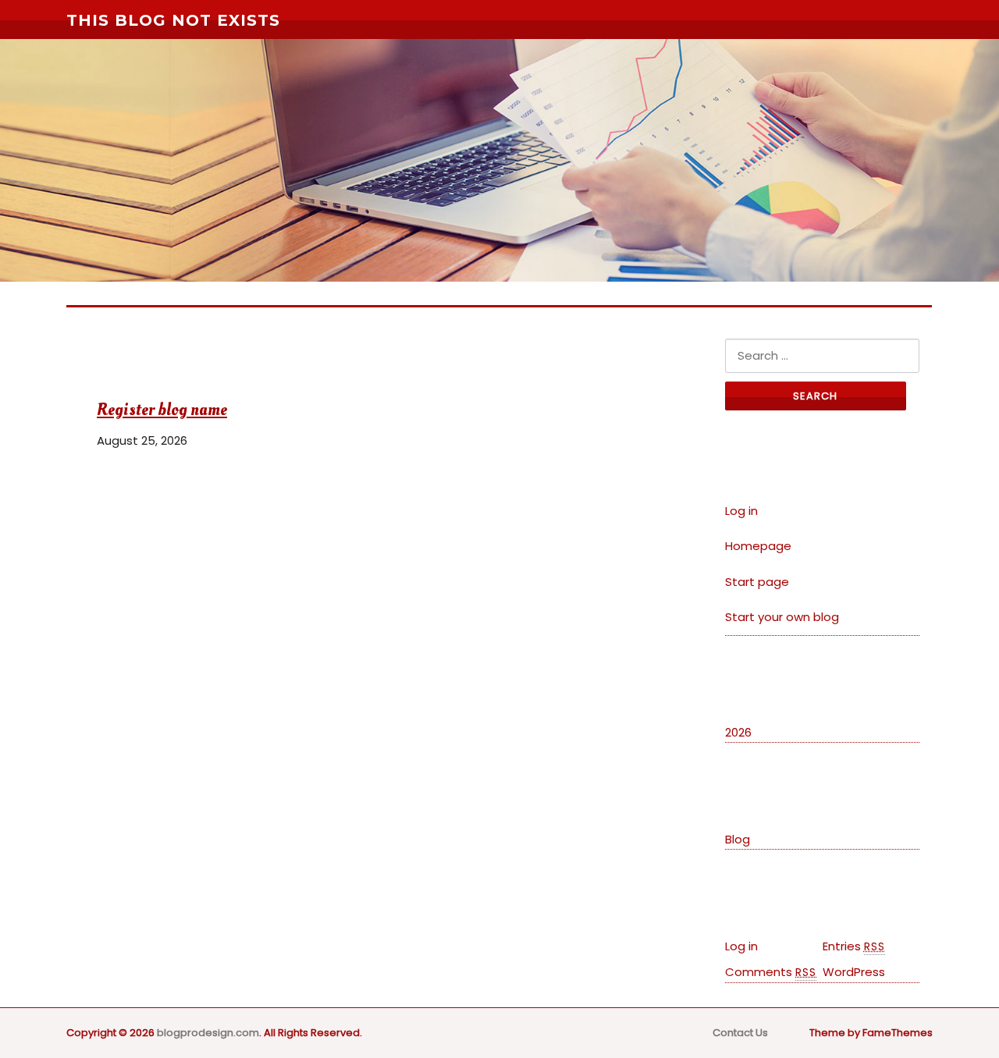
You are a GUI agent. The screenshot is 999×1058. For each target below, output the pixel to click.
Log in (741, 510)
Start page (757, 581)
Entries (854, 946)
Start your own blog (782, 617)
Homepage (758, 546)
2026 (738, 732)
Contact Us (740, 1032)
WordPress (854, 972)
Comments (770, 972)
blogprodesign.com (208, 1032)
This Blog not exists (173, 20)
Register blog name (162, 409)
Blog (737, 839)
